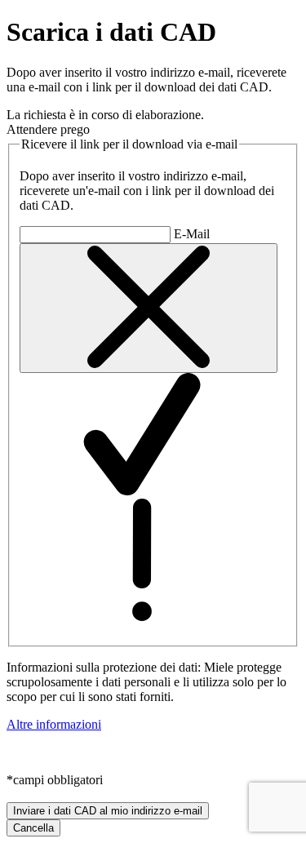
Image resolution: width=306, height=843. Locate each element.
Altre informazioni (54, 724)
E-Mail (192, 234)
